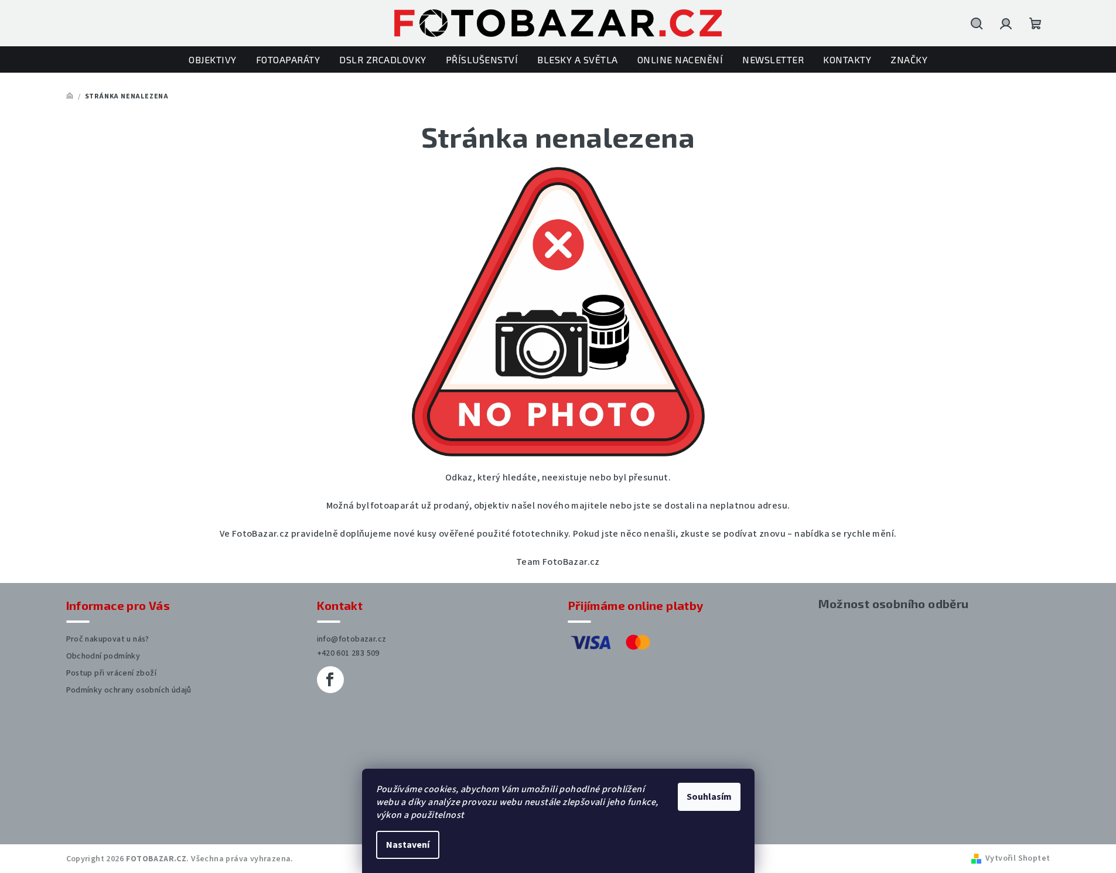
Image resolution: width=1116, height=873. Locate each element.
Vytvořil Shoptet (1017, 858)
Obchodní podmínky (103, 656)
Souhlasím (709, 796)
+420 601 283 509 (348, 653)
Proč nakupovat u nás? (107, 639)
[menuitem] (212, 59)
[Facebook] (330, 679)
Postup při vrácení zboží (111, 673)
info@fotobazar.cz (352, 639)
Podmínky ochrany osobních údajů (129, 690)
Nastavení (407, 844)
